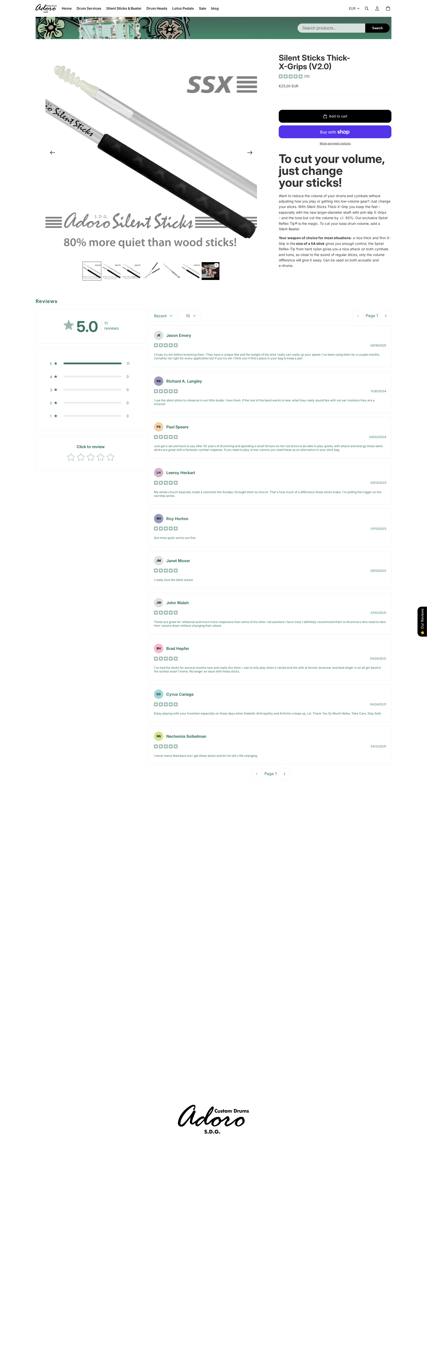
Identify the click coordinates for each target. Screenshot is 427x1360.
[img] (290, 76)
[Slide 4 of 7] (151, 271)
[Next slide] (251, 153)
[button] (91, 363)
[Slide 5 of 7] (171, 271)
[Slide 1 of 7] (92, 271)
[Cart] (388, 8)
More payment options (335, 143)
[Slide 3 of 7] (131, 271)
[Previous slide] (51, 153)
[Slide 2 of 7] (112, 271)
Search (377, 28)
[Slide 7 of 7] (210, 271)
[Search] (366, 8)
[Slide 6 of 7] (191, 271)
